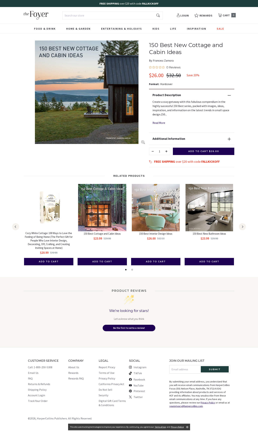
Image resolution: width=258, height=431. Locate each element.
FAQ (30, 378)
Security (103, 395)
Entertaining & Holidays (121, 28)
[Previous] (15, 226)
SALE (220, 28)
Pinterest (139, 391)
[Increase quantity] (166, 151)
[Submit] (158, 15)
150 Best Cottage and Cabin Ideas (102, 233)
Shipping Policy (37, 389)
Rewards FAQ (76, 378)
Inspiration (196, 28)
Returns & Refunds (39, 384)
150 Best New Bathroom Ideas (209, 233)
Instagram (140, 367)
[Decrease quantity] (152, 151)
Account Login (36, 395)
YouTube (139, 385)
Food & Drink (45, 28)
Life (173, 28)
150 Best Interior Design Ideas (155, 233)
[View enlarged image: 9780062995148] (87, 92)
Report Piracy (107, 367)
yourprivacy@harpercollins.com (186, 406)
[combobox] (112, 15)
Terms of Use (106, 373)
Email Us (33, 373)
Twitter (138, 397)
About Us (73, 367)
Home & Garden (78, 28)
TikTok (138, 373)
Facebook (139, 379)
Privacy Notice (177, 427)
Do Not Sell (105, 389)
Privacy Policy (107, 378)
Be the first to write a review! (129, 327)
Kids (156, 28)
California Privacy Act (111, 384)
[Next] (242, 226)
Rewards (73, 373)
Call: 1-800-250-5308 (40, 367)
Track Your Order (38, 401)
